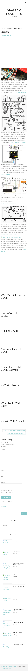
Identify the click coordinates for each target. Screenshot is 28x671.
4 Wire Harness (16, 551)
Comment (3, 449)
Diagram (5, 525)
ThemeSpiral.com (6, 668)
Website (3, 482)
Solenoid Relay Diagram (18, 644)
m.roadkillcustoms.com (20, 92)
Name (2, 470)
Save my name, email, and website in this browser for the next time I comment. (7, 492)
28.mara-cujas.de (5, 174)
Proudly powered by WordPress (9, 666)
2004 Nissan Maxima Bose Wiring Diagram (15, 430)
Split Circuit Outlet (17, 597)
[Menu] (2, 2)
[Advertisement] (14, 52)
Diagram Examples (14, 12)
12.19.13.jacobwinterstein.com (18, 142)
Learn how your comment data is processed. (6, 504)
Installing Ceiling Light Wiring (15, 433)
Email (2, 476)
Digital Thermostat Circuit (18, 586)
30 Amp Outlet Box (17, 540)
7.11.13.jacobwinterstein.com (8, 203)
